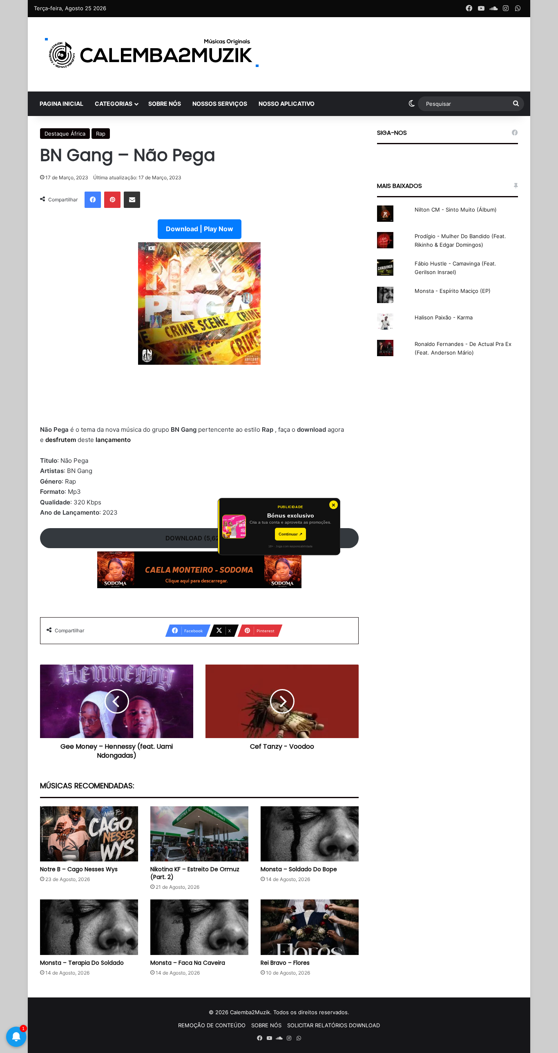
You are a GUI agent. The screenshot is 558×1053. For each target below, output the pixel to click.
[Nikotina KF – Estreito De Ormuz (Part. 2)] (199, 833)
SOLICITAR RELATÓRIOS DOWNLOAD (333, 1025)
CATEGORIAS (113, 103)
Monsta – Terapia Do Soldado (82, 963)
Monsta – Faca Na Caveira (187, 963)
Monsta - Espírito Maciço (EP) (453, 291)
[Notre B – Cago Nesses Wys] (89, 833)
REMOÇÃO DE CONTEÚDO (212, 1025)
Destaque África (65, 133)
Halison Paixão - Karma (444, 317)
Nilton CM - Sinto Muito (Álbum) (456, 209)
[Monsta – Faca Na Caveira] (199, 927)
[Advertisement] (199, 399)
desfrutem (61, 440)
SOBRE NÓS (164, 103)
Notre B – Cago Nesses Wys (79, 869)
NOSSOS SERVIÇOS (219, 103)
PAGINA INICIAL (61, 103)
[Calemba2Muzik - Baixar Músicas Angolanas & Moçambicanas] (152, 54)
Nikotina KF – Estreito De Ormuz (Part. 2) (194, 873)
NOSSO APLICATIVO (287, 103)
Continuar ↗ (290, 534)
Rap (100, 133)
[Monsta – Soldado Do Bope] (310, 833)
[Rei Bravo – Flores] (310, 927)
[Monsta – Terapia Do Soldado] (89, 927)
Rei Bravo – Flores (285, 963)
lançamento (113, 440)
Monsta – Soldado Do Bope (299, 869)
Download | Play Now (199, 229)
